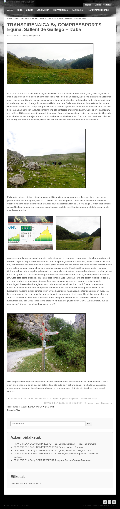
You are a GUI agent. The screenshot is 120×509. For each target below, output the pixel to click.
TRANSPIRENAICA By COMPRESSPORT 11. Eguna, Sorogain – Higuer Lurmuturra (55, 444)
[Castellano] (107, 5)
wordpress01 (34, 36)
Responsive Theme (90, 505)
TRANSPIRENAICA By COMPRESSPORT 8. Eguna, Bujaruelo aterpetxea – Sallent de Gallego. (54, 399)
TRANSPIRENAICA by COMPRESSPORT (36, 407)
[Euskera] (98, 5)
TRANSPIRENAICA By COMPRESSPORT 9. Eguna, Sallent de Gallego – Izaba (52, 450)
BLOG (19, 10)
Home (9, 18)
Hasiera (9, 10)
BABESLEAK (78, 10)
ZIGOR (29, 10)
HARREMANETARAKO (98, 10)
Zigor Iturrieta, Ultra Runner (20, 505)
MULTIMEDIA (43, 10)
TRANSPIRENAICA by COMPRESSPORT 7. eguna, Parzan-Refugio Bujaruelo (52, 460)
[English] (88, 5)
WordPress (112, 505)
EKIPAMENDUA (60, 10)
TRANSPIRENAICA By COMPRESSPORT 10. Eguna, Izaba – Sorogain (76, 403)
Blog (16, 18)
